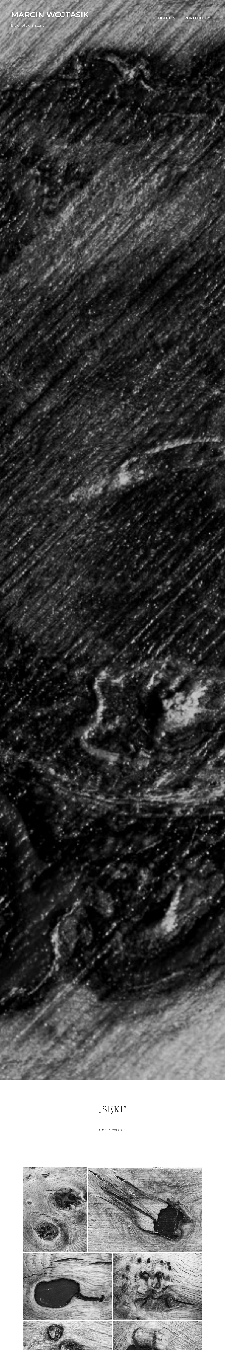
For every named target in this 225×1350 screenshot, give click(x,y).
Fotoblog (160, 18)
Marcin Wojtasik (50, 14)
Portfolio (195, 18)
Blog (102, 1130)
